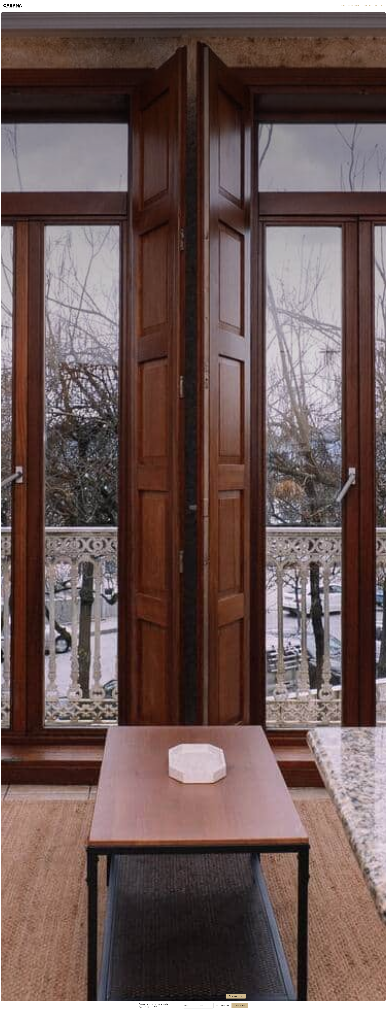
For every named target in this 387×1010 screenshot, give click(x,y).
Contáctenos (367, 6)
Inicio (343, 6)
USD (381, 6)
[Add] (228, 1005)
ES (376, 6)
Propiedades (353, 6)
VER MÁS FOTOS (236, 996)
